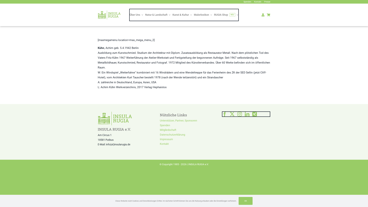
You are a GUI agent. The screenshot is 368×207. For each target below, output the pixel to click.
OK (245, 201)
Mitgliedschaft (168, 129)
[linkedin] (247, 114)
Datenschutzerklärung (172, 134)
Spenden (165, 125)
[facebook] (224, 114)
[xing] (254, 114)
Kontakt (164, 143)
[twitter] (232, 114)
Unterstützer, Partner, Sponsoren (178, 120)
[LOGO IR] (109, 11)
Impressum (166, 139)
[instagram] (239, 114)
